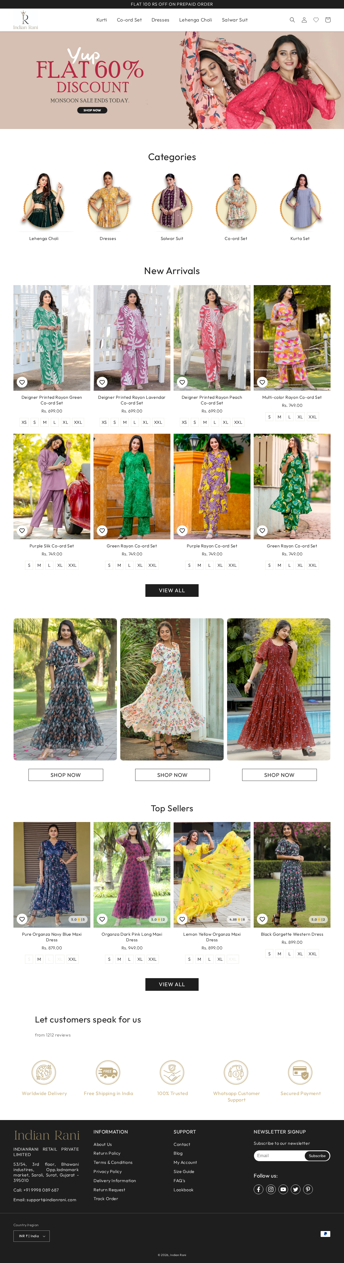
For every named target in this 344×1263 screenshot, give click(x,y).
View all (172, 590)
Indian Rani (178, 1255)
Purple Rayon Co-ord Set (212, 545)
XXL (78, 422)
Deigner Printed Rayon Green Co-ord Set (52, 400)
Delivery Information (115, 1180)
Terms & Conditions (113, 1162)
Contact (182, 1144)
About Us (103, 1144)
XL (65, 422)
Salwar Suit (172, 238)
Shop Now (66, 775)
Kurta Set (300, 238)
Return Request (109, 1189)
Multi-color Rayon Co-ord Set (292, 397)
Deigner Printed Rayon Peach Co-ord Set (212, 400)
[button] (292, 20)
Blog (178, 1153)
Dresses (108, 238)
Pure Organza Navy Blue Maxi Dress (52, 936)
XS (24, 422)
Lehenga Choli (44, 238)
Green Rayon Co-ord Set (132, 545)
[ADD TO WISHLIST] (22, 382)
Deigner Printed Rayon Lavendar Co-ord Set (132, 400)
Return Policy (107, 1153)
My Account (185, 1162)
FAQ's (179, 1180)
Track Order (106, 1198)
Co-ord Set (236, 238)
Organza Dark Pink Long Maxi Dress (132, 936)
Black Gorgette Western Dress (292, 934)
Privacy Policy (108, 1171)
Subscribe (317, 1156)
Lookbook (184, 1189)
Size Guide (184, 1171)
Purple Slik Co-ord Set (52, 545)
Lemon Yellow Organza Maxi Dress (212, 936)
